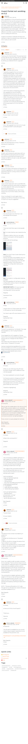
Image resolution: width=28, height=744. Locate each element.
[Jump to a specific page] (26, 50)
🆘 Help (3, 660)
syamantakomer (10, 222)
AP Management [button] (17, 667)
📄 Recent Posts (5, 656)
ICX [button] (10, 667)
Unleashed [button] (13, 670)
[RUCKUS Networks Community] (6, 3)
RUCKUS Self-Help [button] (6, 665)
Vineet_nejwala (10, 623)
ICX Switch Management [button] (20, 668)
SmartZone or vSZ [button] (16, 665)
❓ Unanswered (14, 658)
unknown (6, 16)
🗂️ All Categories (5, 654)
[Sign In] (26, 3)
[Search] (24, 3)
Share (3, 42)
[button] (7, 246)
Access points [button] (10, 668)
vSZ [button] (3, 668)
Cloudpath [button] (4, 667)
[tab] (4, 46)
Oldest (7, 49)
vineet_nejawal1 (8, 400)
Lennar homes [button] (5, 670)
